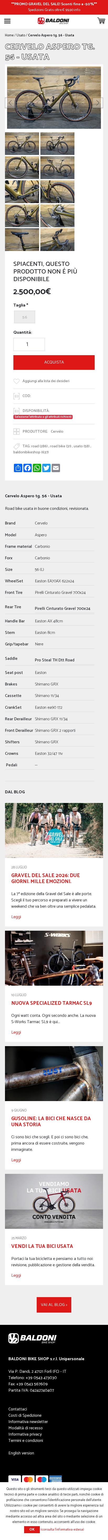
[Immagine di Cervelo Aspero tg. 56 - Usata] (22, 143)
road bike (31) (60, 446)
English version (21, 1453)
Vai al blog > (54, 1304)
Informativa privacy (25, 1434)
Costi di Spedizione (24, 1415)
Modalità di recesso (25, 1428)
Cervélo (57, 431)
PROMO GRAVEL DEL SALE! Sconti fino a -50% (54, 4)
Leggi (16, 916)
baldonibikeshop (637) (31, 452)
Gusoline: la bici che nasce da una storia (51, 1122)
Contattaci (17, 1409)
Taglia (19, 305)
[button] (10, 103)
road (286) (39, 446)
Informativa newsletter (28, 1421)
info (77, 10)
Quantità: (22, 333)
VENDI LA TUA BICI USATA (42, 1246)
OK (32, 1530)
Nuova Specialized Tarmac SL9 (51, 1003)
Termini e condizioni (25, 1440)
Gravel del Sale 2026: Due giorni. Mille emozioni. (45, 879)
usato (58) (82, 446)
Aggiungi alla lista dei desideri (46, 381)
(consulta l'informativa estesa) (62, 1529)
